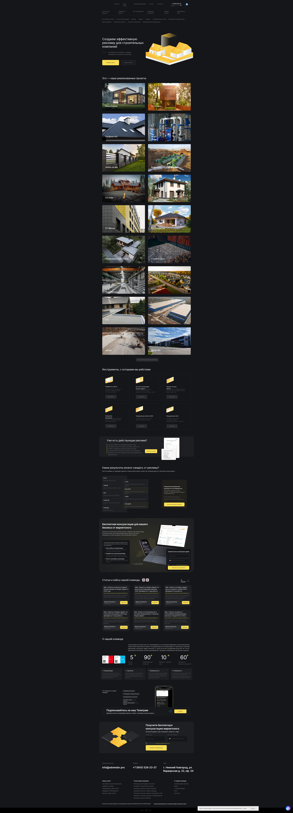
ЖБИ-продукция (106, 22)
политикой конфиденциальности (182, 564)
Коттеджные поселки (108, 19)
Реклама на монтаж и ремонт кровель (145, 788)
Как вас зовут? (149, 734)
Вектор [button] (154, 320)
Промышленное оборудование (151, 22)
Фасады (133, 19)
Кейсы (176, 786)
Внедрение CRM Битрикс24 (110, 791)
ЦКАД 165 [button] (155, 350)
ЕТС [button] (107, 320)
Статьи (151, 4)
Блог (175, 791)
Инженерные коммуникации (177, 19)
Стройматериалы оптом (159, 19)
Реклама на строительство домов (144, 786)
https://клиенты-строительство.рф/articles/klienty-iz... (177, 593)
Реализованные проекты (181, 784)
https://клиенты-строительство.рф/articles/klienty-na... (116, 618)
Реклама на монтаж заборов (142, 798)
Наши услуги (106, 781)
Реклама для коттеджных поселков (144, 784)
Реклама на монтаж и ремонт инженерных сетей (148, 793)
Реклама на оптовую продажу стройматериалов (148, 795)
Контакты (160, 4)
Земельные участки (119, 22)
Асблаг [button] (108, 350)
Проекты (116, 4)
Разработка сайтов (107, 786)
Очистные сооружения (134, 22)
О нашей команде (179, 788)
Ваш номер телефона (172, 734)
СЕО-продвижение (138, 11)
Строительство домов (123, 19)
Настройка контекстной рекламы (111, 784)
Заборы (148, 19)
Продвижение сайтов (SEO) (110, 788)
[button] (123, 97)
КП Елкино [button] (156, 289)
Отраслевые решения (140, 4)
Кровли (141, 19)
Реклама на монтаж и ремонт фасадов (145, 791)
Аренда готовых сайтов (109, 793)
